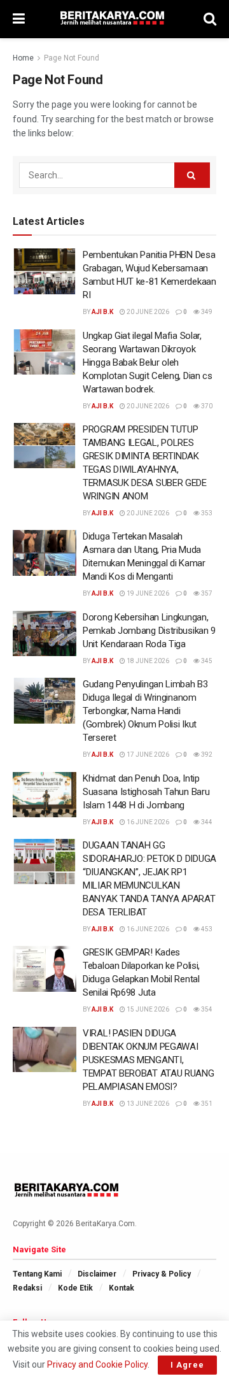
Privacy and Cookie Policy (97, 1364)
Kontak (121, 1288)
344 (206, 822)
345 (206, 660)
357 (206, 593)
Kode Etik (75, 1288)
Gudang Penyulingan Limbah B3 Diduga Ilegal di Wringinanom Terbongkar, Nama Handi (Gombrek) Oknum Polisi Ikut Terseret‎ (145, 710)
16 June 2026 (147, 822)
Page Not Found (71, 58)
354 (206, 1009)
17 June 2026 (147, 754)
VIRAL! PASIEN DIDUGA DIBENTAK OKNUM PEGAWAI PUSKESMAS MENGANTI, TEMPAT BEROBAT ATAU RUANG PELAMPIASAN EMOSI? (148, 1059)
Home (23, 58)
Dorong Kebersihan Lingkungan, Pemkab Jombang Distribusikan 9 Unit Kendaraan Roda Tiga (149, 631)
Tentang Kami (37, 1274)
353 (206, 513)
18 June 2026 (147, 660)
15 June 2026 (147, 1009)
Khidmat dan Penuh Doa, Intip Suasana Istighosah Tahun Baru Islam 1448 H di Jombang (146, 792)
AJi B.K (102, 311)
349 (206, 311)
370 (206, 406)
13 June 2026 (147, 1103)
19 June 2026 (147, 593)
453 (206, 929)
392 (206, 754)
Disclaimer (97, 1274)
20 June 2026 (147, 311)
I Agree (187, 1365)
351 (206, 1103)
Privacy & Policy (161, 1274)
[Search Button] (192, 175)
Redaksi (27, 1288)
